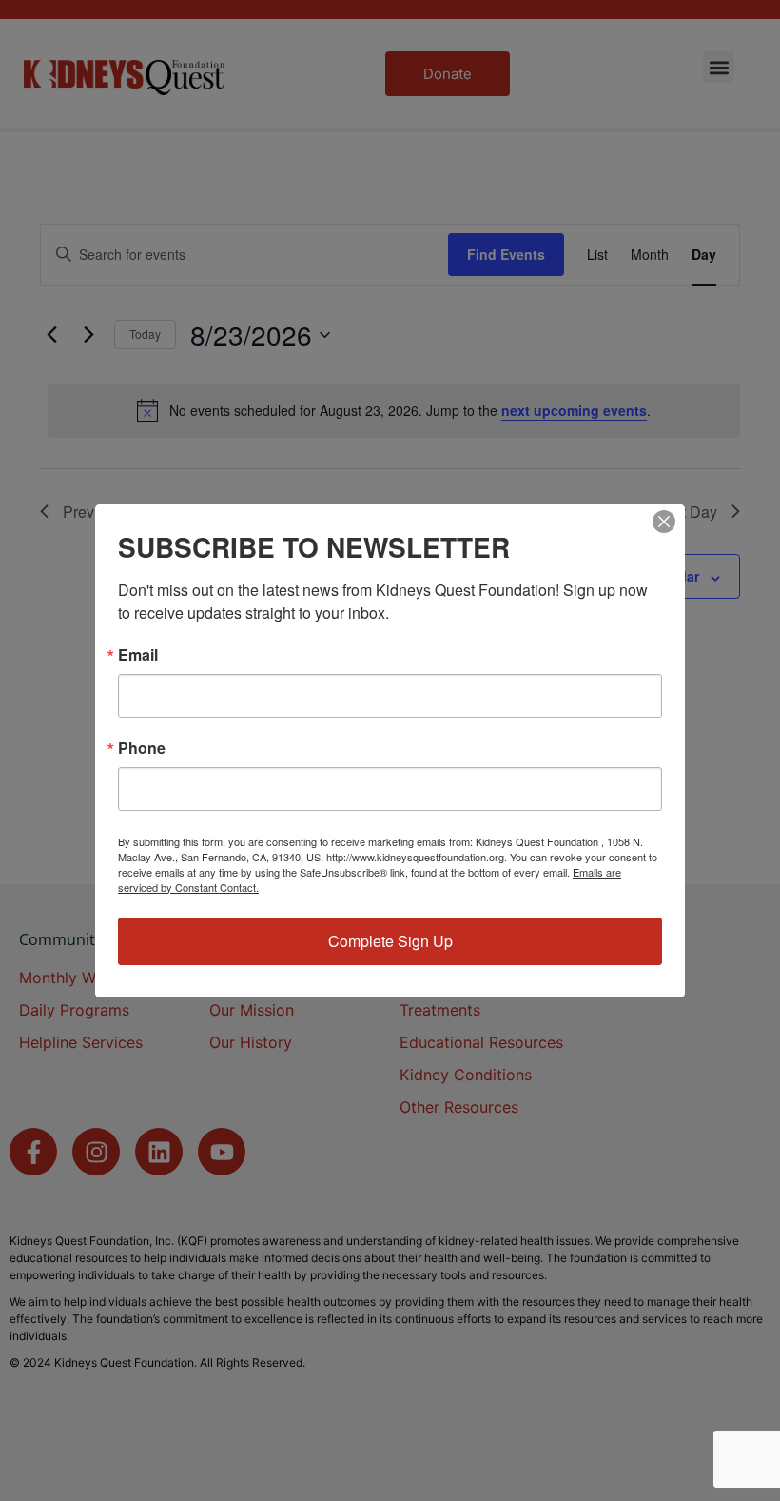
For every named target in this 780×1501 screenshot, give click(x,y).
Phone (142, 748)
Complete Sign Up (390, 941)
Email (138, 654)
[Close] (664, 521)
